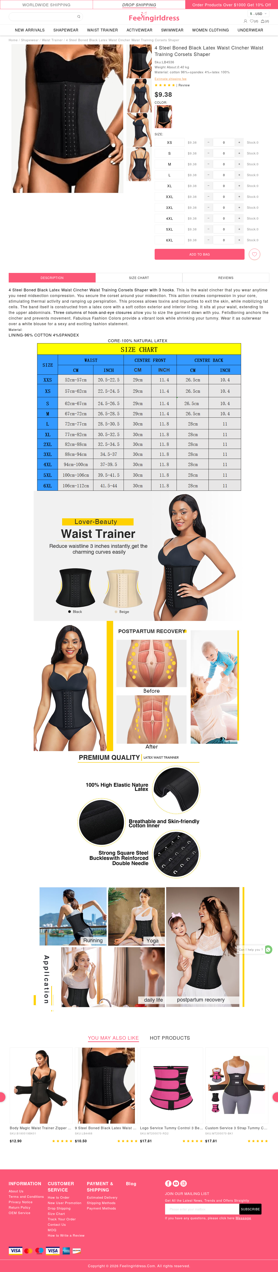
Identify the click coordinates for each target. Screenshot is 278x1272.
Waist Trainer (52, 40)
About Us (16, 1191)
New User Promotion (64, 1202)
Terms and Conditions (26, 1196)
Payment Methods (101, 1208)
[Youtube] (176, 1183)
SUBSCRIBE (250, 1209)
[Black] (163, 116)
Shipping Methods (101, 1202)
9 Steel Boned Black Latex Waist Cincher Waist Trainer (106, 1127)
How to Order (59, 1197)
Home (13, 40)
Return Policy (20, 1207)
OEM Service (19, 1212)
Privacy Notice (21, 1202)
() (256, 21)
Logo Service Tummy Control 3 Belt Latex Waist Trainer (171, 1127)
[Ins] (183, 1183)
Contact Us (57, 1224)
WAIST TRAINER (102, 30)
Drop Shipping (59, 1208)
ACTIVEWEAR (139, 30)
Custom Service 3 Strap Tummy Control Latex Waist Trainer (236, 1127)
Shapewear (30, 40)
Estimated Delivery (102, 1197)
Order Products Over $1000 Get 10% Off (231, 4)
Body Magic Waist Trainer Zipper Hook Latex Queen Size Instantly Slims (41, 1127)
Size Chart (56, 1213)
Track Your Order (62, 1219)
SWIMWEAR (172, 30)
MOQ (52, 1230)
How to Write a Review (66, 1235)
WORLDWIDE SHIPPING (46, 4)
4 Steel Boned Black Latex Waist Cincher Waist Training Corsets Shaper (122, 40)
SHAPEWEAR (65, 30)
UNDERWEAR (250, 30)
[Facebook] (168, 1183)
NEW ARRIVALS (30, 30)
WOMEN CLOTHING (210, 30)
